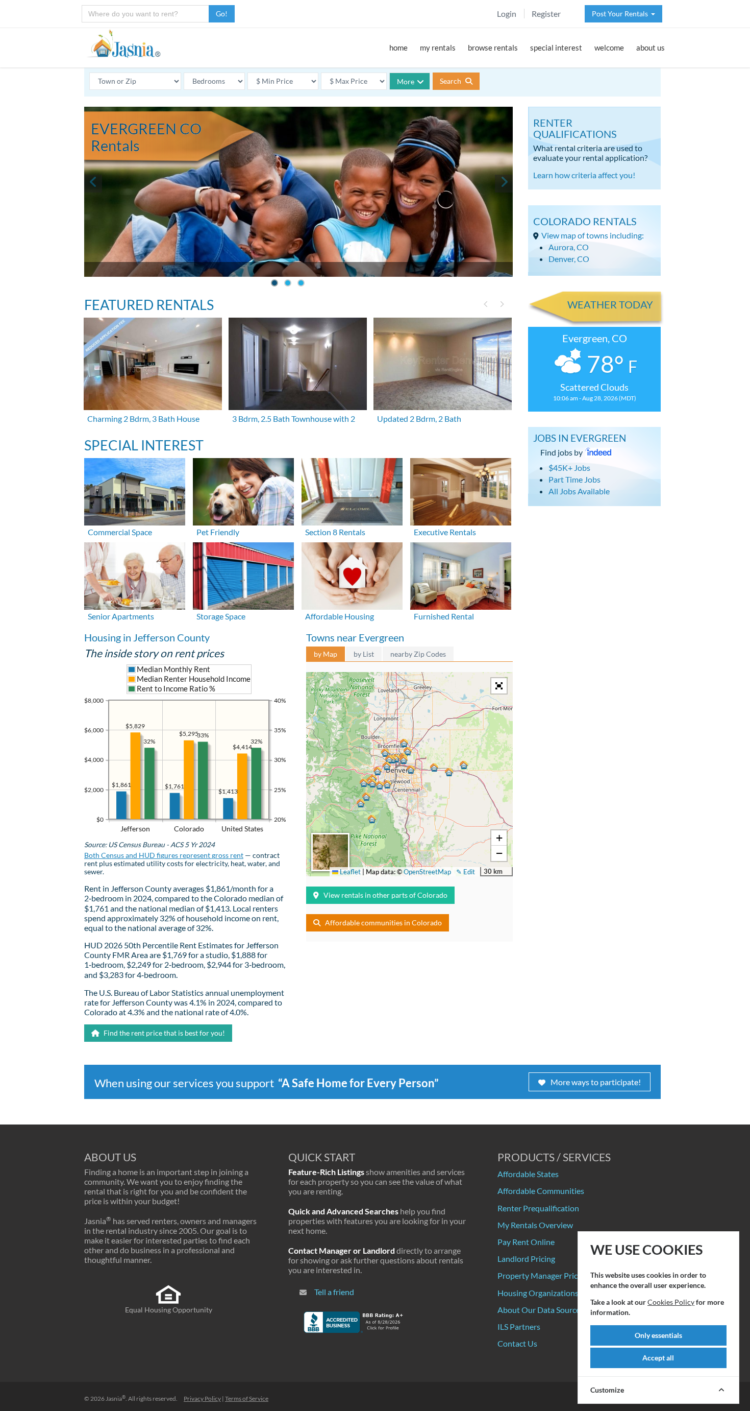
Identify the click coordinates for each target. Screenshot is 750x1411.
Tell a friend (334, 1292)
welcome (609, 47)
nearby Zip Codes (418, 654)
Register (546, 13)
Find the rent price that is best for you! (163, 1033)
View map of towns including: (592, 235)
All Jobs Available (579, 491)
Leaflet (349, 872)
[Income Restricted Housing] (352, 575)
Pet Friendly (217, 532)
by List (364, 654)
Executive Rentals (445, 532)
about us (650, 47)
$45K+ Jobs (569, 467)
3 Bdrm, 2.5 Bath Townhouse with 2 (293, 418)
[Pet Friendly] (243, 490)
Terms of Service (246, 1398)
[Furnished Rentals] (460, 575)
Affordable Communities (540, 1190)
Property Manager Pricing (542, 1275)
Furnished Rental (444, 616)
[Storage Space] (243, 575)
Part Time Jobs (574, 479)
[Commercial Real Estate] (134, 490)
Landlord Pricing (526, 1258)
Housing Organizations (538, 1293)
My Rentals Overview (535, 1225)
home (398, 47)
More (405, 81)
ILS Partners (518, 1326)
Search (451, 81)
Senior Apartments (121, 616)
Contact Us (517, 1343)
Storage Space (220, 616)
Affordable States (528, 1174)
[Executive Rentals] (460, 490)
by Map (325, 654)
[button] (389, 759)
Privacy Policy (202, 1398)
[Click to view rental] (153, 364)
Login (506, 13)
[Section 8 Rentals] (352, 490)
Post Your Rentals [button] (621, 13)
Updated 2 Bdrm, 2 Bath (419, 418)
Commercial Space (120, 532)
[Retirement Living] (134, 575)
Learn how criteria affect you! (584, 175)
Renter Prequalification (538, 1208)
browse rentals (493, 47)
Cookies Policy (670, 1302)
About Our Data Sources (540, 1309)
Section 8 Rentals (335, 532)
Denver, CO (568, 259)
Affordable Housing (339, 616)
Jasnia (116, 1398)
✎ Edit (465, 872)
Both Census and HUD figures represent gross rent (163, 855)
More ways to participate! (596, 1082)
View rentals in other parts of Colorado (385, 895)
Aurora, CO (568, 247)
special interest (556, 47)
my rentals (438, 47)
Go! (222, 13)
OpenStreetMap (427, 872)
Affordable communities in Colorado (383, 922)
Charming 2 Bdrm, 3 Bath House (143, 418)
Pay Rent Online (526, 1242)
